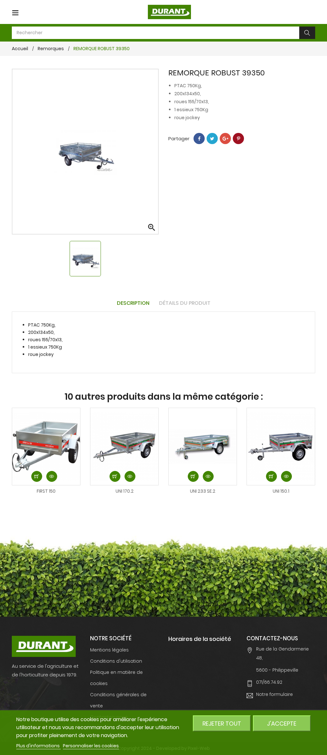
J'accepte (281, 724)
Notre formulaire (274, 694)
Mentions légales (109, 650)
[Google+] (225, 138)
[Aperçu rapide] (51, 476)
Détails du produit (184, 303)
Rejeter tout (221, 724)
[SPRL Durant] (44, 646)
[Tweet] (212, 138)
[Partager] (199, 138)
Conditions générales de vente (118, 700)
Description (133, 303)
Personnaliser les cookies (91, 746)
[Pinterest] (238, 138)
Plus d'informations (38, 746)
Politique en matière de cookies (116, 678)
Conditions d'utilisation (116, 661)
